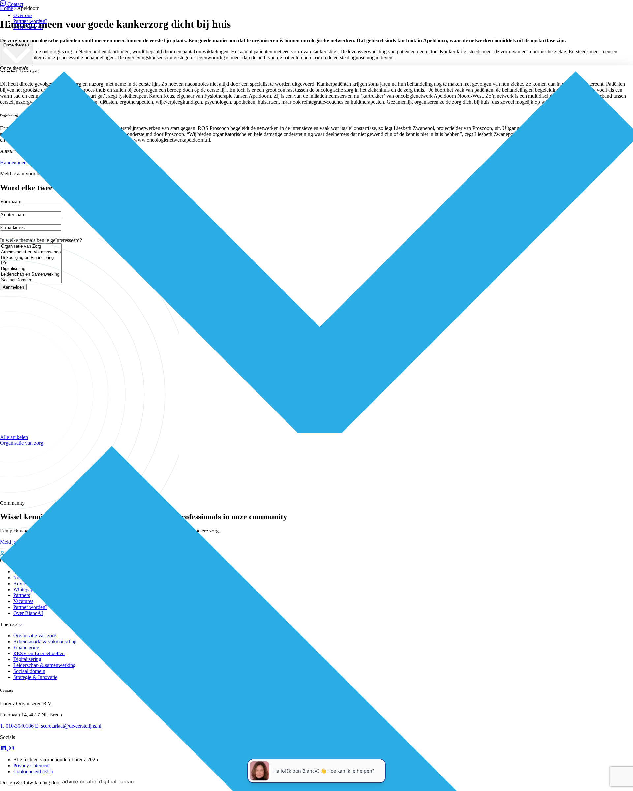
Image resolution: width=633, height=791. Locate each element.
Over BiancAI (28, 27)
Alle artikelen (14, 437)
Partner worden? (30, 21)
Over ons (22, 15)
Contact (15, 4)
